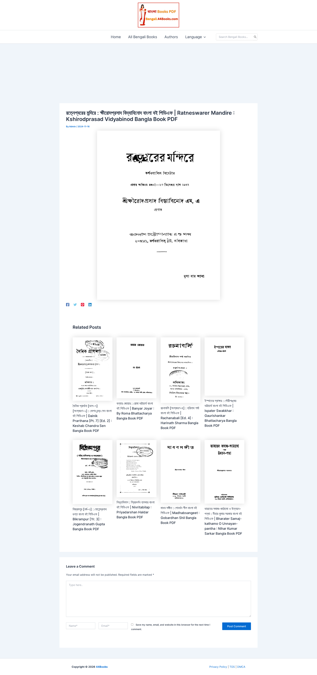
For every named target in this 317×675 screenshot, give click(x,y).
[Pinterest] (82, 304)
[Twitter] (75, 304)
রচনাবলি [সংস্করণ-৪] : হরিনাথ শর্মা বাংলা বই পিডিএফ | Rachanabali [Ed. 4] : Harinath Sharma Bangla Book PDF (180, 418)
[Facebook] (67, 304)
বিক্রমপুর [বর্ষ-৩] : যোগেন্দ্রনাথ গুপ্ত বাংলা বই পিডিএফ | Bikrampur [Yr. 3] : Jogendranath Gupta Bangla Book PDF (90, 519)
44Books (102, 666)
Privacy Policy (218, 666)
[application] (204, 36)
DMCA (241, 666)
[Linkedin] (90, 304)
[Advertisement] (158, 68)
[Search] (255, 37)
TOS (232, 666)
